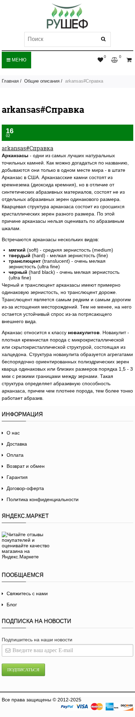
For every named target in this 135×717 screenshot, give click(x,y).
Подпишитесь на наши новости (37, 639)
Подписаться (23, 669)
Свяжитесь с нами (27, 593)
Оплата (15, 455)
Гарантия (17, 477)
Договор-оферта (25, 488)
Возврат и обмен (26, 466)
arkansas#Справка (27, 148)
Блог (12, 604)
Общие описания (42, 81)
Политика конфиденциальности (43, 499)
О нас (13, 433)
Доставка (17, 444)
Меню (18, 59)
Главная (10, 81)
